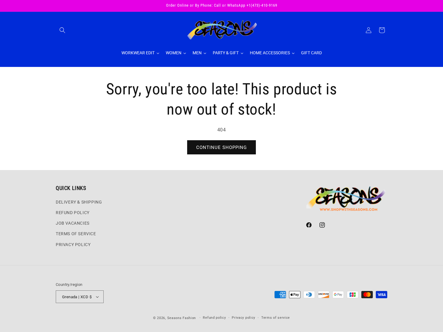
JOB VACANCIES (73, 223)
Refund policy (214, 318)
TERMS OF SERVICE (76, 233)
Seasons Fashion (181, 318)
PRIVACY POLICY (73, 244)
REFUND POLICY (73, 212)
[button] (62, 30)
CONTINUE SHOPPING (221, 147)
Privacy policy (243, 318)
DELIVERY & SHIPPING (79, 202)
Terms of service (275, 318)
